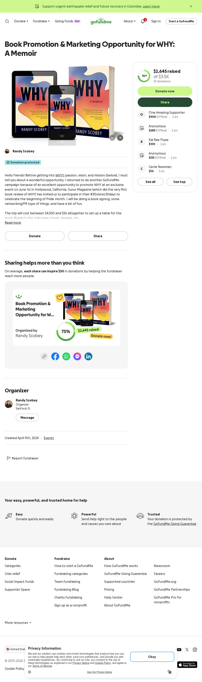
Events (49, 438)
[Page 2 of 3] (15, 139)
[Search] (7, 21)
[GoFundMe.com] (101, 21)
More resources (16, 622)
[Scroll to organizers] (7, 151)
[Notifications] (143, 21)
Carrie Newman (160, 167)
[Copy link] (44, 356)
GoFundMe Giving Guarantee (174, 524)
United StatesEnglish (25, 649)
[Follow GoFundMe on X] (187, 650)
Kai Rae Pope (158, 139)
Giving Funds (67, 21)
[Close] (191, 6)
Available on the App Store (187, 664)
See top (179, 182)
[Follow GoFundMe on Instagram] (195, 650)
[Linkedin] (88, 356)
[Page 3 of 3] (18, 139)
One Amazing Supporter (167, 112)
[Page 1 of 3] (11, 139)
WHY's (60, 175)
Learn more (151, 6)
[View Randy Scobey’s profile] (9, 404)
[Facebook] (55, 356)
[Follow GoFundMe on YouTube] (179, 650)
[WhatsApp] (66, 356)
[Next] (120, 138)
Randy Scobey (26, 400)
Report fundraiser (25, 458)
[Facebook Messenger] (77, 356)
